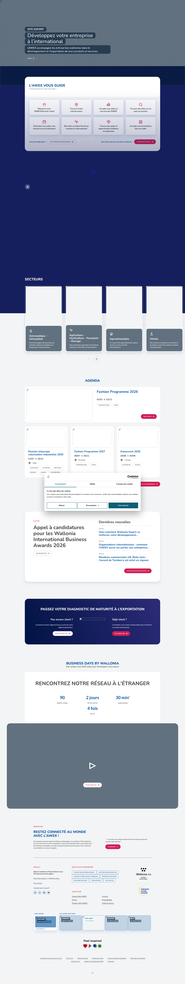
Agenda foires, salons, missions (86, 876)
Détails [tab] (92, 484)
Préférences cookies (97, 958)
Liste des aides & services (108, 872)
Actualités (109, 880)
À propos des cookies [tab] (124, 484)
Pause (30, 58)
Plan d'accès (69, 958)
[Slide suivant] (96, 359)
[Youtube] (48, 893)
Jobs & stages (96, 880)
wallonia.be (111, 961)
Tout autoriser (123, 505)
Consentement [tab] (60, 484)
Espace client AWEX (79, 896)
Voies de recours (108, 903)
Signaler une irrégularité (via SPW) (93, 961)
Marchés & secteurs (109, 876)
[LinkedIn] (35, 893)
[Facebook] (44, 893)
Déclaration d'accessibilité (138, 958)
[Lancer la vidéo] (92, 766)
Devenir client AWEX (79, 903)
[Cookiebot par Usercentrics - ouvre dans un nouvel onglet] (129, 477)
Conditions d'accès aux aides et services (51, 958)
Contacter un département (84, 872)
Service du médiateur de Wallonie (117, 958)
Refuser (62, 505)
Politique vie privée (82, 958)
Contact (105, 896)
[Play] (27, 187)
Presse (74, 900)
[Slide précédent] (88, 359)
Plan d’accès (37, 883)
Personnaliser (91, 505)
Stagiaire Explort (80, 880)
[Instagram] (39, 893)
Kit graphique (107, 900)
